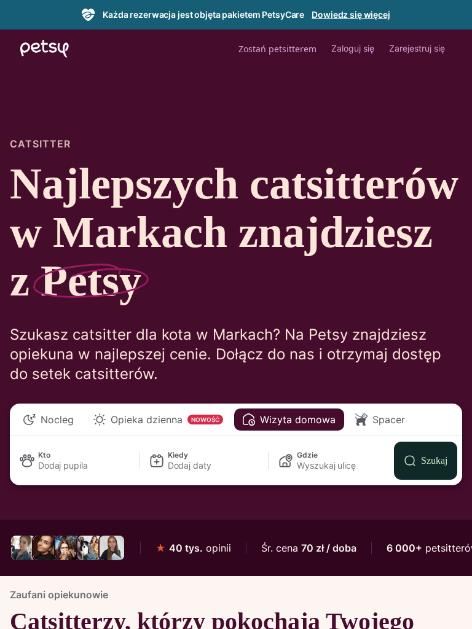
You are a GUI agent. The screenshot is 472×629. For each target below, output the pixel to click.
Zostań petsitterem (277, 49)
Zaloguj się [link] (352, 48)
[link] (23, 547)
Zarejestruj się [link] (417, 48)
